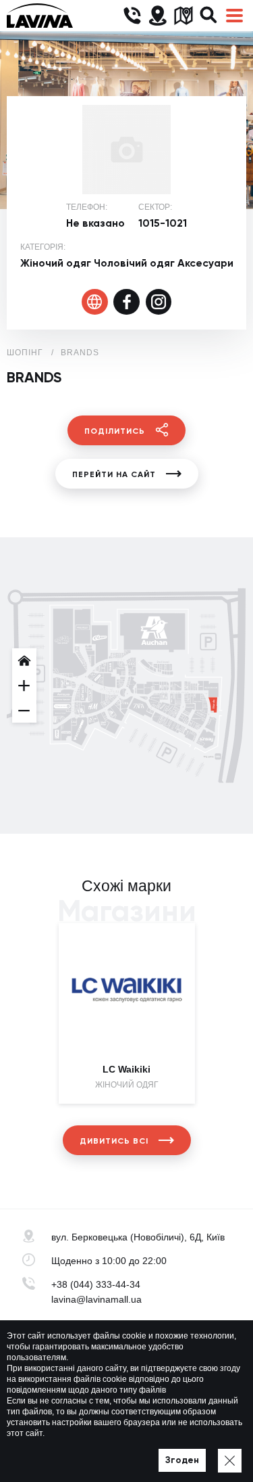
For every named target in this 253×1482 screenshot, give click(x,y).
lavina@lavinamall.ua (96, 1299)
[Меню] (234, 16)
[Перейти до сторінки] (95, 302)
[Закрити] (230, 1461)
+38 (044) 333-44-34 (95, 1284)
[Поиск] (209, 16)
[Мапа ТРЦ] (183, 16)
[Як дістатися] (157, 16)
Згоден (182, 1460)
